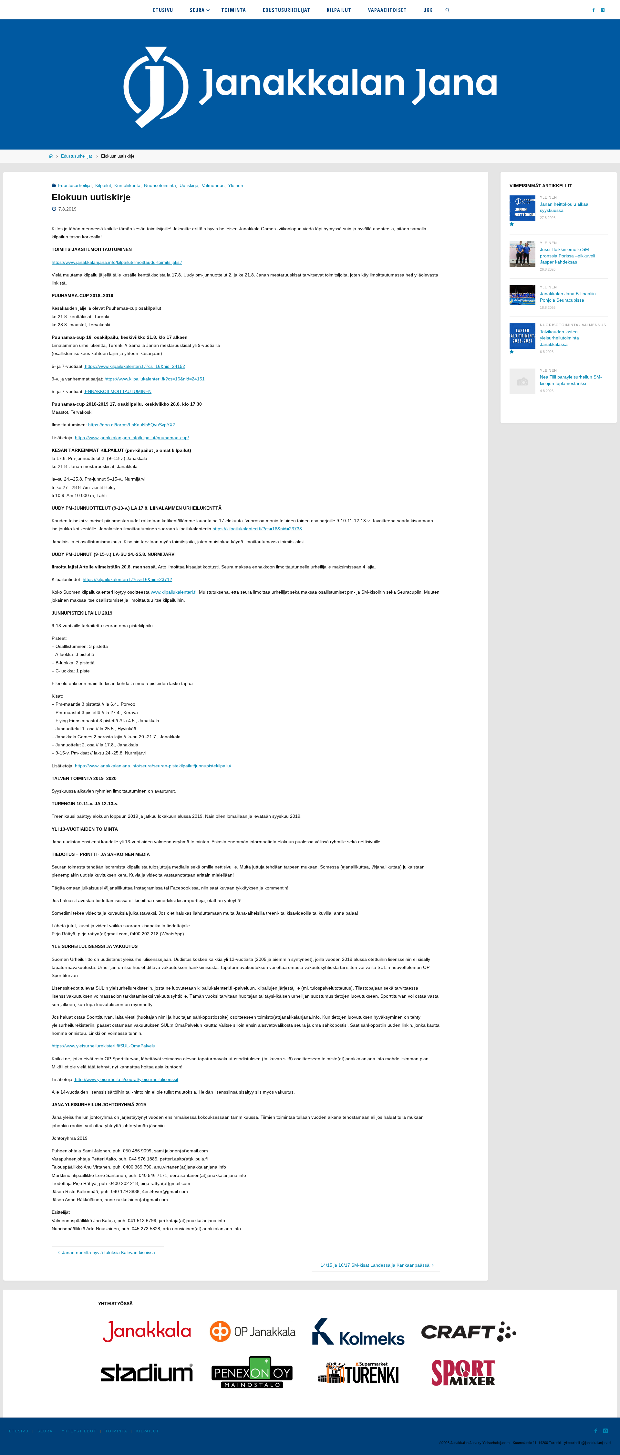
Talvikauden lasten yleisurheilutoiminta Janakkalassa (559, 338)
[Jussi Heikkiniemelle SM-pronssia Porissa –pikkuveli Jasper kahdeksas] (522, 254)
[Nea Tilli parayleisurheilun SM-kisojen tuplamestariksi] (522, 381)
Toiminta (116, 1431)
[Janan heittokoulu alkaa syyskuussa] (522, 211)
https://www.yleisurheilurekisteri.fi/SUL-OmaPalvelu (103, 1045)
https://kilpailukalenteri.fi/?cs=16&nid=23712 (127, 579)
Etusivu (19, 1431)
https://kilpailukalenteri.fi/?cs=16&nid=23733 (257, 528)
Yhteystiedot (79, 1431)
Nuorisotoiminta (160, 185)
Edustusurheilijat (76, 156)
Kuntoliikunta (127, 185)
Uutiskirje (189, 185)
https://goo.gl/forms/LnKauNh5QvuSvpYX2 (131, 424)
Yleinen (235, 185)
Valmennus (213, 185)
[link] (448, 9)
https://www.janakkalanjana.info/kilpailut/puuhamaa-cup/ (132, 437)
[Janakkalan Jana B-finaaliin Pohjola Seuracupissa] (522, 295)
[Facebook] (593, 10)
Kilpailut (103, 185)
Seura (45, 1431)
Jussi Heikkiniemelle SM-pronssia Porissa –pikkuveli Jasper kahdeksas (567, 256)
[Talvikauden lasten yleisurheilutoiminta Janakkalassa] (522, 338)
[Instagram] (603, 10)
